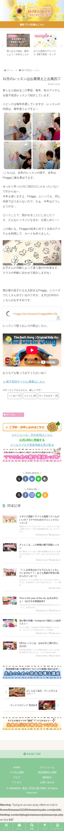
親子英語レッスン (15, 414)
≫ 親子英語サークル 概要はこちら (24, 381)
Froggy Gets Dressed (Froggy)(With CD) (35, 313)
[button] (45, 479)
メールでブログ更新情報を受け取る (32, 444)
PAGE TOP (33, 754)
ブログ (16, 777)
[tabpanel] (18, 45)
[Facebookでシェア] (26, 479)
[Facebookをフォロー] (26, 495)
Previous (2, 46)
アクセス (17, 782)
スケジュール (47, 767)
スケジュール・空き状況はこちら (32, 435)
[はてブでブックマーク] (32, 479)
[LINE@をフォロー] (38, 495)
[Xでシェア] (19, 479)
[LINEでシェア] (38, 479)
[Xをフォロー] (19, 495)
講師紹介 (47, 777)
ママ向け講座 (17, 772)
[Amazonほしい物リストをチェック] (45, 495)
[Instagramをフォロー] (32, 495)
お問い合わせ (47, 782)
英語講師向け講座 (47, 772)
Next (61, 46)
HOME (16, 767)
